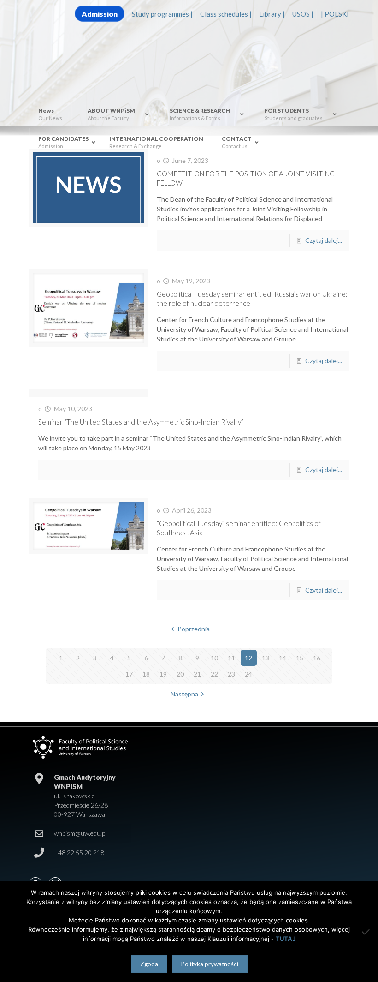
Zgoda (149, 964)
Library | (272, 14)
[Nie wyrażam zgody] (366, 931)
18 (146, 674)
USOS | (302, 14)
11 (231, 658)
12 (248, 658)
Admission (100, 13)
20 (180, 674)
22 (214, 674)
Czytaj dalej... (323, 240)
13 (265, 658)
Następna (184, 694)
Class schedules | (226, 14)
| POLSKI (335, 14)
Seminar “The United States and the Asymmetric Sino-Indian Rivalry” (140, 422)
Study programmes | (162, 14)
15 (299, 658)
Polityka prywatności (209, 964)
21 (197, 674)
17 (129, 674)
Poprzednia (193, 629)
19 (163, 674)
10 (214, 658)
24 (248, 674)
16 (316, 658)
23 (231, 674)
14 (282, 658)
